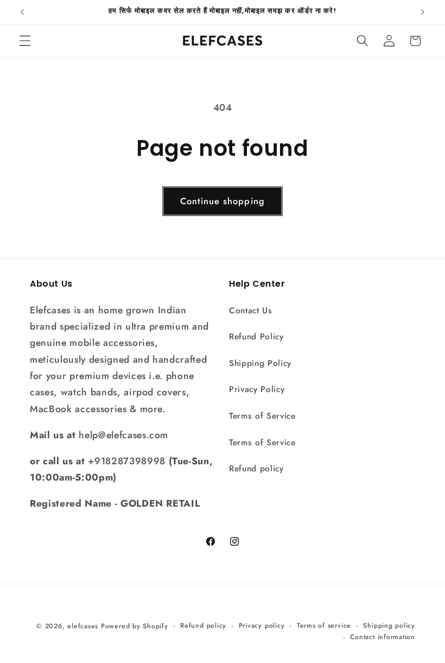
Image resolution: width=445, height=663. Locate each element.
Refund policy (256, 469)
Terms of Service (262, 416)
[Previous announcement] (22, 12)
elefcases (82, 626)
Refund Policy (256, 337)
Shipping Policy (260, 363)
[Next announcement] (423, 12)
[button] (25, 41)
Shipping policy (389, 625)
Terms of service (324, 625)
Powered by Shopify (134, 626)
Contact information (382, 637)
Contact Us (250, 311)
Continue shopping (222, 200)
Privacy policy (262, 625)
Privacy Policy (256, 389)
